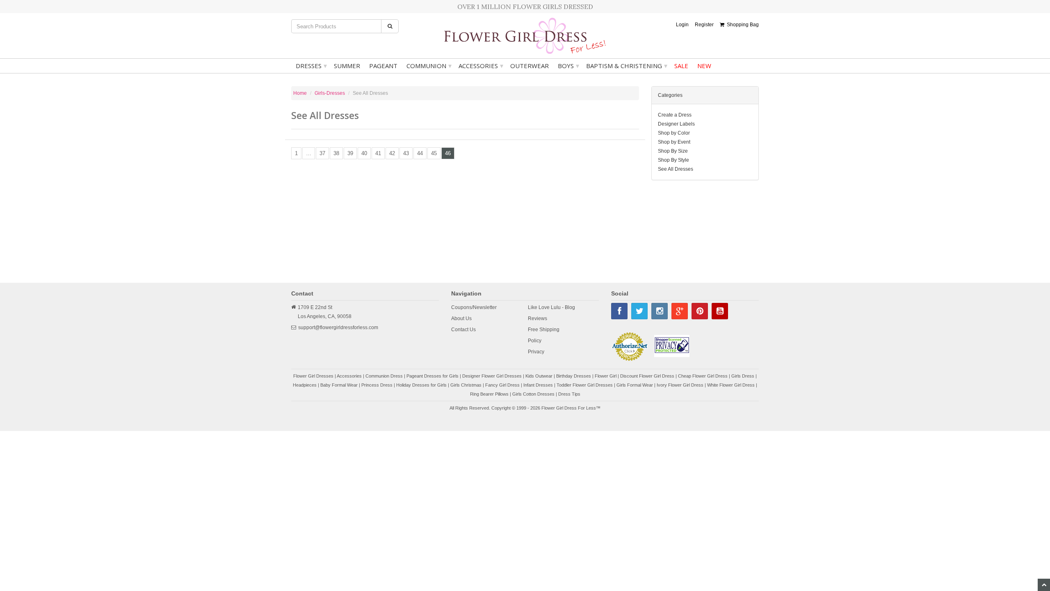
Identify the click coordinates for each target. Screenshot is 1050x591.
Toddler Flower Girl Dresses (585, 385)
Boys (568, 65)
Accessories (481, 65)
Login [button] (682, 24)
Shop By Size (673, 151)
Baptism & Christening (626, 65)
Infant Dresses (538, 385)
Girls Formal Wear (634, 385)
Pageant (383, 66)
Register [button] (704, 24)
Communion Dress (384, 375)
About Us (461, 318)
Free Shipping (543, 329)
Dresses (311, 65)
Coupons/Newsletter (474, 307)
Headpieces (305, 385)
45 (434, 153)
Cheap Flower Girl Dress (703, 375)
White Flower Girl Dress (731, 385)
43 (406, 153)
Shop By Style (673, 160)
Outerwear (529, 66)
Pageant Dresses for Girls (432, 375)
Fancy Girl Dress (502, 385)
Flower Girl (605, 375)
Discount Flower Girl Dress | (649, 375)
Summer (347, 66)
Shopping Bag (741, 24)
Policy (534, 341)
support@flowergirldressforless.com (338, 327)
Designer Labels (676, 124)
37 (322, 153)
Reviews (537, 318)
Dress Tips (569, 394)
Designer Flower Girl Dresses (492, 375)
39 (350, 153)
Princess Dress (377, 385)
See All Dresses (675, 169)
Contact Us (463, 329)
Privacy (536, 352)
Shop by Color (674, 133)
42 (392, 153)
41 (378, 153)
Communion (429, 65)
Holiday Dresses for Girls (421, 385)
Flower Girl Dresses (313, 375)
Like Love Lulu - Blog (551, 307)
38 (336, 153)
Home (300, 93)
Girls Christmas (466, 385)
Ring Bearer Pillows (489, 394)
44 (420, 153)
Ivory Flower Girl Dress (680, 385)
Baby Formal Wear (339, 385)
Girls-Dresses (330, 93)
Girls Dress (742, 375)
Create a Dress (675, 115)
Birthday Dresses (573, 375)
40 (364, 153)
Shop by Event (674, 142)
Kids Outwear (538, 375)
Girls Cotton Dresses (533, 394)
